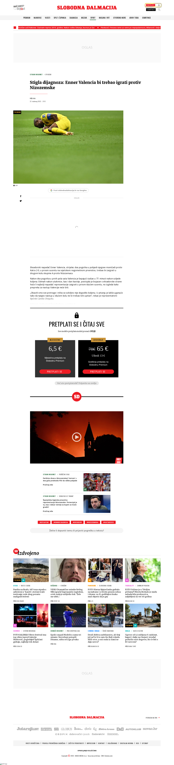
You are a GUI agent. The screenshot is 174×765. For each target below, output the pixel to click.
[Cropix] (61, 734)
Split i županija (60, 17)
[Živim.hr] (78, 728)
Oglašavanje (112, 743)
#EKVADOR (77, 522)
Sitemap (145, 743)
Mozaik (84, 17)
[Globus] (67, 728)
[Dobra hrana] (107, 728)
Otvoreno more (119, 17)
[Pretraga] (159, 9)
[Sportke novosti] (56, 728)
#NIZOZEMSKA (92, 522)
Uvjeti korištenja (32, 743)
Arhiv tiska (134, 17)
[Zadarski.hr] (98, 734)
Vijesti (47, 17)
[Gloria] (87, 728)
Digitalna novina (126, 743)
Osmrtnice (146, 17)
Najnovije (37, 17)
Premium (26, 17)
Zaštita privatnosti (76, 743)
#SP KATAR (44, 522)
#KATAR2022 (108, 522)
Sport (92, 17)
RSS (137, 743)
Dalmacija (74, 17)
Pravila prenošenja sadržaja (53, 743)
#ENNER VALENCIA (61, 522)
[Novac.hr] (150, 728)
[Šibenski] (113, 734)
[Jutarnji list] (28, 728)
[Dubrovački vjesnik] (79, 734)
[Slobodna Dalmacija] (87, 7)
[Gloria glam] (95, 728)
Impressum (91, 743)
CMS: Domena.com (106, 755)
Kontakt (101, 743)
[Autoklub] (133, 728)
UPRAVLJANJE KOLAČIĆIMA (87, 751)
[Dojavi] (19, 8)
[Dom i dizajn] (120, 728)
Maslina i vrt (104, 17)
